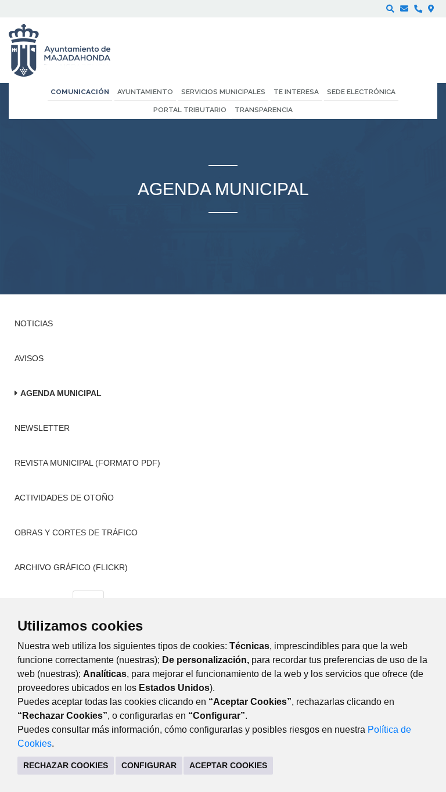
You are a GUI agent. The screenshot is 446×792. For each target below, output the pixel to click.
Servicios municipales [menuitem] (223, 92)
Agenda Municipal (61, 393)
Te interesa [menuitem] (296, 92)
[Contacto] (404, 9)
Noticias (34, 323)
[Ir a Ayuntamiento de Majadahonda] (67, 50)
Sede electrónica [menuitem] (361, 92)
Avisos (29, 358)
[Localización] (431, 9)
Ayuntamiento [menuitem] (145, 92)
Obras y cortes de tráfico (76, 532)
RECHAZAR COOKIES (65, 765)
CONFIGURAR (149, 765)
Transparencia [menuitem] (264, 110)
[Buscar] (390, 8)
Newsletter (42, 428)
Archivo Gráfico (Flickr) (71, 567)
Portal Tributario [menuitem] (189, 110)
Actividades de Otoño (64, 497)
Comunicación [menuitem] (80, 92)
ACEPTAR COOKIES (228, 765)
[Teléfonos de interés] (418, 9)
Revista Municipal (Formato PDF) (87, 462)
